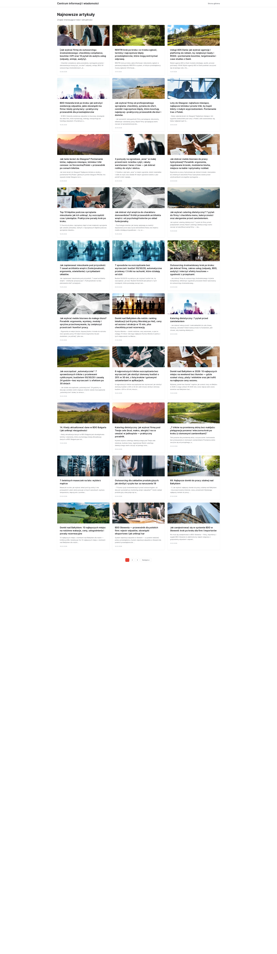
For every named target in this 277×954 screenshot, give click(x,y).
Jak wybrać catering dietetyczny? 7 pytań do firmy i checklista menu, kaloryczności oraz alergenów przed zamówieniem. (192, 215)
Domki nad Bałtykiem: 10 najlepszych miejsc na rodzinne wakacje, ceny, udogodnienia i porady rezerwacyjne (83, 530)
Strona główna (214, 3)
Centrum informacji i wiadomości (78, 3)
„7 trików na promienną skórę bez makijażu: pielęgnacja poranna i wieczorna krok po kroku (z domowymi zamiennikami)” (192, 430)
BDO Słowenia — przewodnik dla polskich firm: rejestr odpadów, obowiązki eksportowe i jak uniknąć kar (136, 530)
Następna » (146, 560)
